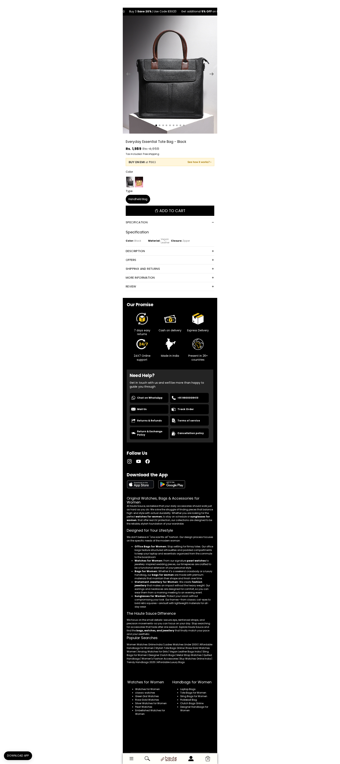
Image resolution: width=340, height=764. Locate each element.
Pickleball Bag (188, 699)
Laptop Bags (188, 689)
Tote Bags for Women (193, 692)
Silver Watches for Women (151, 703)
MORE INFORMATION (140, 277)
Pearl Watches (143, 707)
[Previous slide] (127, 74)
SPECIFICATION (137, 222)
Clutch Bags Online (191, 703)
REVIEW (131, 286)
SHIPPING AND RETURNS (143, 269)
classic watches (145, 692)
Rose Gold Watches (147, 699)
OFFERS (131, 260)
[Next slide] (212, 74)
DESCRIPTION (135, 251)
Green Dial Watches (147, 696)
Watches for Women (147, 689)
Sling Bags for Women (193, 696)
